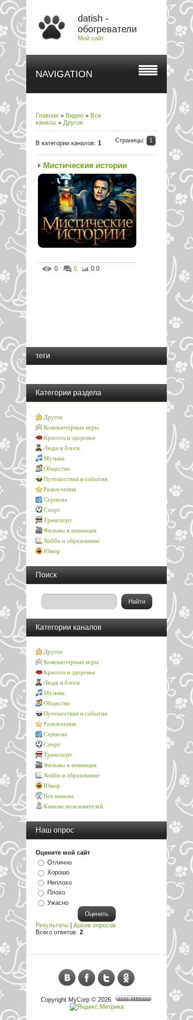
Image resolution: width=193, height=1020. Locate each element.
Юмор (52, 550)
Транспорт (58, 520)
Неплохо (59, 882)
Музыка (54, 458)
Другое (73, 122)
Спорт (52, 509)
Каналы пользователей (73, 806)
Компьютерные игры (71, 427)
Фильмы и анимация (70, 530)
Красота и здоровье (70, 437)
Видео (74, 115)
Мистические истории (85, 165)
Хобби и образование (72, 540)
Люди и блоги (62, 447)
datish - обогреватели (107, 23)
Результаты (52, 925)
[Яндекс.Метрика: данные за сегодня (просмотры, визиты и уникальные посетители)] (97, 1007)
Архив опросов (95, 925)
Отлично (59, 862)
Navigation (64, 74)
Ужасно (57, 902)
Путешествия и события (75, 478)
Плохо (56, 892)
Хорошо (58, 872)
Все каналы (59, 795)
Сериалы (55, 499)
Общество (57, 468)
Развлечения (60, 489)
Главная (47, 115)
